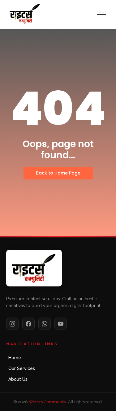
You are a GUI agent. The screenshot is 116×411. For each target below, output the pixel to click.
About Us (18, 379)
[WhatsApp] (44, 324)
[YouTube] (60, 324)
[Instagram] (12, 324)
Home (14, 357)
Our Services (21, 368)
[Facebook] (28, 324)
